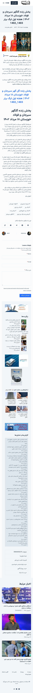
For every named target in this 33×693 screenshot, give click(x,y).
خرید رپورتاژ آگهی (22, 569)
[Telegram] (5, 2)
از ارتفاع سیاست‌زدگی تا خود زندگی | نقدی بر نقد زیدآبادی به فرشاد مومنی (16, 511)
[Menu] (3, 3)
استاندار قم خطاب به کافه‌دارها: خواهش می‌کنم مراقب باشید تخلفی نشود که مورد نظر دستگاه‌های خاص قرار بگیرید (17, 329)
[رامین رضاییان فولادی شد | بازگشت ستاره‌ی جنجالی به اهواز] (16, 622)
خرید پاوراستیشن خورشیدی (19, 564)
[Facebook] (28, 225)
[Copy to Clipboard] (5, 225)
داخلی (11, 27)
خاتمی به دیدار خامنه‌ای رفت (20, 516)
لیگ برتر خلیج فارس (24, 211)
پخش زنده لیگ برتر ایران (23, 214)
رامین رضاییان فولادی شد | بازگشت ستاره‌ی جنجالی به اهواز (17, 634)
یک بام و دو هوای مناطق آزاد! (20, 485)
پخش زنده (7, 27)
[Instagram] (7, 2)
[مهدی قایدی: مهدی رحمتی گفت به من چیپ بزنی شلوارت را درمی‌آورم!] (16, 649)
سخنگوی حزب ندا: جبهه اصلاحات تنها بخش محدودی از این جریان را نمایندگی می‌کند (17, 536)
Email (29, 262)
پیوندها (22, 672)
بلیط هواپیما (23, 556)
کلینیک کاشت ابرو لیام (21, 560)
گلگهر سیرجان (10, 214)
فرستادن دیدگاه (25, 295)
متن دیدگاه (28, 270)
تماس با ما (14, 672)
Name (29, 254)
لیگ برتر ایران (18, 207)
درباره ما (29, 672)
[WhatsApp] (11, 225)
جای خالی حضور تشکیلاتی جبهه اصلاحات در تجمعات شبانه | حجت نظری (17, 448)
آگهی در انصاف (5, 672)
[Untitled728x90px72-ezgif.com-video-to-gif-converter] (16, 56)
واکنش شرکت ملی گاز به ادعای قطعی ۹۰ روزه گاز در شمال (12, 336)
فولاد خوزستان (13, 204)
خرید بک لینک (23, 573)
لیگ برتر (27, 207)
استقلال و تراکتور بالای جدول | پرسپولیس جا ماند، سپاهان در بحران (17, 607)
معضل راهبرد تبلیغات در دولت (12, 341)
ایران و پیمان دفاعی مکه (21, 482)
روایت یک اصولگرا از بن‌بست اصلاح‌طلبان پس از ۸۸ (13, 347)
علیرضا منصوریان (25, 204)
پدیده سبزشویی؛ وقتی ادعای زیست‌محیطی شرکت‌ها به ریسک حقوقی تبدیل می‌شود (17, 490)
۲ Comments (18, 610)
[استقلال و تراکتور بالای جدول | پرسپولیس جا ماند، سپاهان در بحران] (16, 595)
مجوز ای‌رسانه (28, 674)
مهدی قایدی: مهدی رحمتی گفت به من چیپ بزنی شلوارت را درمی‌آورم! (17, 660)
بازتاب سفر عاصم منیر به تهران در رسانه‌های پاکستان (19, 506)
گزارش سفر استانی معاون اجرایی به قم (17, 452)
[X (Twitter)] (8, 2)
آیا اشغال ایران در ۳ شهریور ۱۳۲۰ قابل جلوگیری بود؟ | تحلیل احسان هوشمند (17, 466)
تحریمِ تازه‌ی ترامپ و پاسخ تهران (19, 525)
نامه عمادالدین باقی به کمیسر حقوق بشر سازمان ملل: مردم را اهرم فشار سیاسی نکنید (17, 441)
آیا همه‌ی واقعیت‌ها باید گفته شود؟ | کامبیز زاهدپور (13, 321)
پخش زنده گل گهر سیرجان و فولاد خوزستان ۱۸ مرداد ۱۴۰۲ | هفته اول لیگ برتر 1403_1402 (16, 96)
